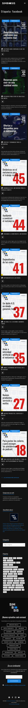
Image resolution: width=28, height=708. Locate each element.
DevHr (18, 562)
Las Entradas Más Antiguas (9, 477)
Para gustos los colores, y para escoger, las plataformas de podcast (14, 460)
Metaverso (10, 580)
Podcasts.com (11, 528)
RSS (4, 531)
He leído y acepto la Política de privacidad (14, 685)
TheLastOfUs (7, 589)
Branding (20, 558)
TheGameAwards (19, 587)
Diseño (10, 564)
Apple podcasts (14, 523)
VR (23, 589)
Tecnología (11, 587)
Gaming (10, 573)
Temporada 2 (14, 160)
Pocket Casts (17, 527)
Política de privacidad (14, 704)
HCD (5, 576)
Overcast (5, 527)
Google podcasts (16, 525)
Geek (15, 573)
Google (20, 573)
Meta (5, 580)
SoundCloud (6, 530)
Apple (11, 558)
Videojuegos (18, 589)
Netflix (22, 580)
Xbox (5, 591)
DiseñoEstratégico (8, 569)
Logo (16, 578)
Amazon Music (6, 523)
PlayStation (16, 582)
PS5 (13, 585)
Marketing (21, 578)
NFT (5, 582)
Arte (15, 558)
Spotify (11, 530)
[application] (14, 54)
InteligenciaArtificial (8, 578)
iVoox (22, 525)
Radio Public (19, 528)
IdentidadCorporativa (12, 576)
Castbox (5, 525)
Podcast (5, 21)
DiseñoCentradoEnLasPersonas (11, 567)
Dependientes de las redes (12, 278)
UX (12, 589)
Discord (5, 564)
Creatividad (10, 560)
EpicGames (6, 571)
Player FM (10, 527)
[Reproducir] (2, 54)
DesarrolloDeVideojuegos (9, 562)
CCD (5, 560)
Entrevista (21, 569)
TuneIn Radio (21, 530)
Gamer (5, 573)
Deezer (9, 525)
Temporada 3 (15, 21)
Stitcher (16, 530)
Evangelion (13, 571)
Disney (15, 569)
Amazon (6, 558)
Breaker (21, 523)
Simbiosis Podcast (11, 701)
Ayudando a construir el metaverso (15, 234)
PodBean (5, 528)
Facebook (20, 571)
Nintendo (10, 582)
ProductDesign (7, 585)
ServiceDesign (19, 585)
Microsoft (17, 580)
